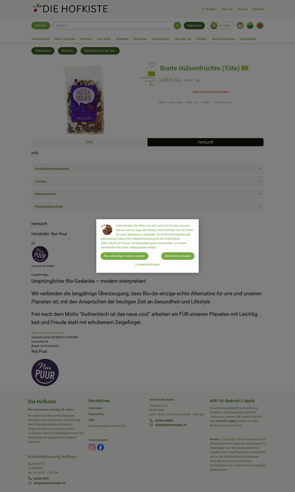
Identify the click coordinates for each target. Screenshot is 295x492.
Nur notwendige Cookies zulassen (124, 256)
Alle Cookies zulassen (178, 256)
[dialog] (147, 246)
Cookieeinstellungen (147, 264)
